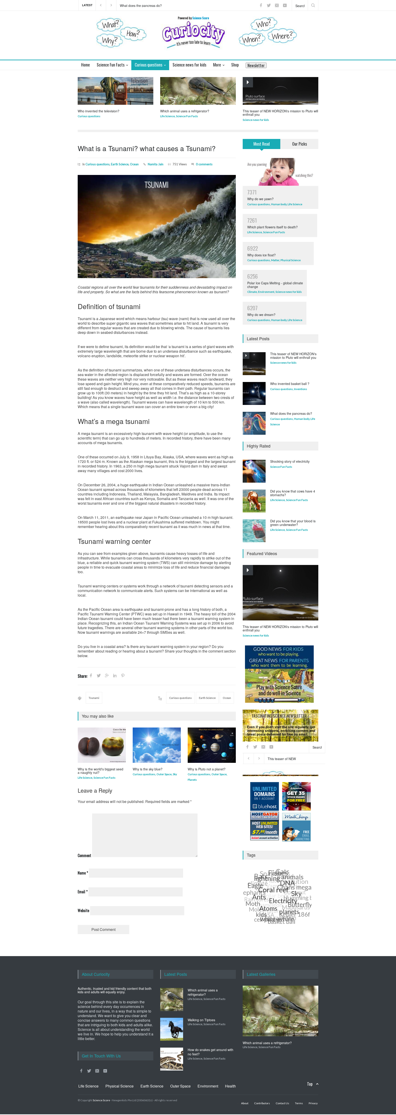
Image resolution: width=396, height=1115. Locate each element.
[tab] (261, 147)
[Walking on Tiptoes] (171, 1029)
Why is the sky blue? (147, 769)
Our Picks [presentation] (299, 144)
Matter (275, 260)
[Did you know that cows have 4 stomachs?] (254, 501)
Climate (252, 291)
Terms (299, 1103)
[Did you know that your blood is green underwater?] (254, 530)
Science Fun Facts (187, 116)
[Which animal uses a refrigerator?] (198, 91)
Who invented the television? (98, 111)
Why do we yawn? (260, 198)
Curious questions (89, 116)
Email (83, 891)
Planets (192, 779)
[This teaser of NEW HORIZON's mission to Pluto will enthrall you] (280, 91)
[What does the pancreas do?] (254, 423)
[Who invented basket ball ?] (254, 393)
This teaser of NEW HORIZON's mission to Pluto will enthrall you (163, 5)
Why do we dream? (261, 314)
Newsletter (256, 65)
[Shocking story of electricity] (254, 471)
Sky (175, 774)
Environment (266, 291)
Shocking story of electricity (290, 461)
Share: (82, 676)
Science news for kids (256, 120)
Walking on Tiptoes (201, 1020)
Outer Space (164, 774)
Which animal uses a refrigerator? (184, 111)
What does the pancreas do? (291, 413)
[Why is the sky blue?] (157, 745)
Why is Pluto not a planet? (207, 769)
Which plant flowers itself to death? (272, 227)
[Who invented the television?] (115, 91)
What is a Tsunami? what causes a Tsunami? (147, 148)
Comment (84, 855)
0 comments (204, 164)
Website (83, 910)
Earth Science (120, 164)
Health (230, 1086)
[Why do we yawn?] (280, 172)
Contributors (262, 1103)
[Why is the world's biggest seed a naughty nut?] (102, 745)
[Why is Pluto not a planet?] (212, 745)
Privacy (292, 773)
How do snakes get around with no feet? (210, 1052)
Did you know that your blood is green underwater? (293, 523)
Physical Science (290, 260)
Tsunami (94, 698)
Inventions (300, 389)
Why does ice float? (261, 255)
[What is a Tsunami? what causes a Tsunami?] (157, 226)
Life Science (167, 116)
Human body (278, 204)
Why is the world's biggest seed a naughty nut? (100, 771)
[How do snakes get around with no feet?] (171, 1059)
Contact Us (282, 1103)
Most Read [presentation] (261, 144)
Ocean (134, 164)
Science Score (101, 1100)
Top (310, 1084)
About (244, 1103)
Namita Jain (155, 164)
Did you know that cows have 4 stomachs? (292, 493)
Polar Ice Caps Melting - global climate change (275, 285)
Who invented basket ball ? (289, 383)
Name (83, 873)
